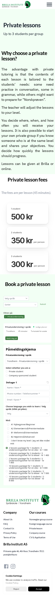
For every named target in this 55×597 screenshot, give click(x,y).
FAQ (5, 523)
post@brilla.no (10, 554)
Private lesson (35, 528)
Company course (37, 532)
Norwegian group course (40, 519)
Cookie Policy (12, 583)
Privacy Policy (9, 532)
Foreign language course (40, 523)
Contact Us (8, 528)
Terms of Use (9, 537)
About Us (7, 519)
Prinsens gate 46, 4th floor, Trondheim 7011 (23, 551)
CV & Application (37, 537)
